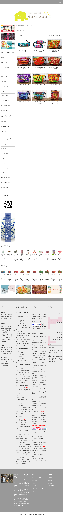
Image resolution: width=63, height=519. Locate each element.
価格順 (56, 35)
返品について (35, 483)
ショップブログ (36, 491)
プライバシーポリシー (37, 488)
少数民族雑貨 (22, 25)
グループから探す (22, 6)
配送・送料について (37, 480)
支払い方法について (37, 477)
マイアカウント (51, 474)
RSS (33, 494)
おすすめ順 (51, 35)
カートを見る (51, 483)
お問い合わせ (51, 485)
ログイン (50, 480)
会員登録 (50, 477)
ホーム (3, 6)
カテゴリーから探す (11, 6)
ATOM (36, 494)
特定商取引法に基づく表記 (38, 485)
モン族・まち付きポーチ (30, 25)
